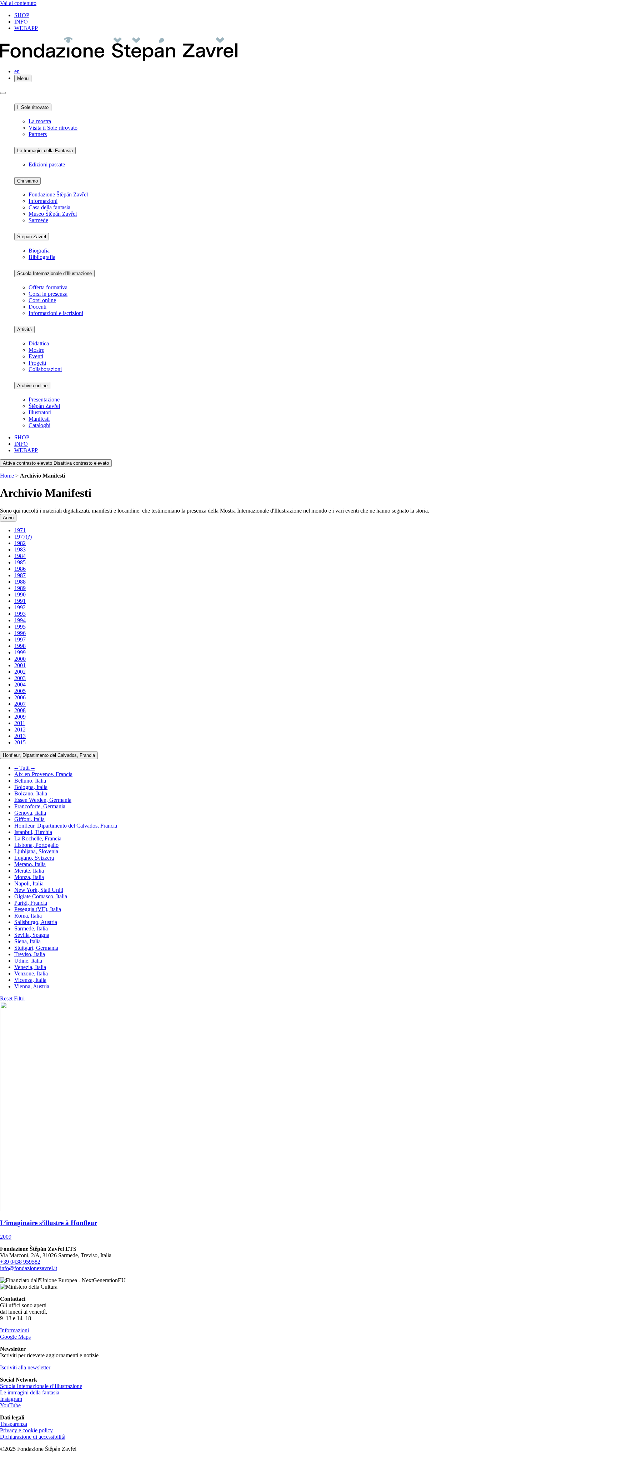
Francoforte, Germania (39, 806)
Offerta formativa (48, 287)
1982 (20, 543)
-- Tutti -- (24, 768)
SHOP (21, 15)
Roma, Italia (28, 916)
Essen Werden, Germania (42, 800)
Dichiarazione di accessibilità (32, 1437)
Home (7, 476)
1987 (20, 575)
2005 (20, 691)
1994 (20, 620)
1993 (20, 614)
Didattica (39, 343)
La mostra (40, 121)
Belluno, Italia (30, 781)
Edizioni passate (47, 164)
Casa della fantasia (49, 207)
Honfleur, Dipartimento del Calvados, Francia (49, 755)
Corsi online (42, 300)
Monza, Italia (29, 877)
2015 (20, 742)
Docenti (37, 307)
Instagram (11, 1399)
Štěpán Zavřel (31, 236)
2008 (20, 710)
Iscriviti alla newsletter (25, 1367)
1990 (20, 594)
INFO (21, 22)
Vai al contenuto (18, 3)
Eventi (36, 356)
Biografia (39, 251)
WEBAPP (26, 28)
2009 (20, 717)
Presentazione (44, 399)
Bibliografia (42, 257)
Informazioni (43, 201)
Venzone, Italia (31, 973)
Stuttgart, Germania (36, 948)
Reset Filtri (12, 998)
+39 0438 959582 (20, 1262)
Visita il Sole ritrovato (53, 128)
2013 (20, 736)
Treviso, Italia (29, 954)
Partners (38, 134)
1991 (20, 601)
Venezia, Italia (30, 967)
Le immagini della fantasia (29, 1392)
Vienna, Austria (31, 986)
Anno (8, 517)
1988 (20, 582)
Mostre (36, 350)
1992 (20, 607)
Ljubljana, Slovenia (36, 851)
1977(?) (23, 537)
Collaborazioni (45, 369)
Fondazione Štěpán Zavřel (58, 194)
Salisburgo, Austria (35, 922)
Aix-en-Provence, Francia (43, 774)
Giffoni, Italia (29, 819)
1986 (20, 569)
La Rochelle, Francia (37, 838)
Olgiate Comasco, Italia (40, 896)
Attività (24, 329)
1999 (20, 652)
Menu (23, 78)
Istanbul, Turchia (33, 832)
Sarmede (38, 220)
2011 (19, 723)
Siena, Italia (27, 941)
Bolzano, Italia (30, 793)
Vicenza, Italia (30, 980)
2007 (20, 704)
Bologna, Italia (30, 787)
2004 (20, 684)
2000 (20, 659)
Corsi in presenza (48, 294)
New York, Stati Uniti (38, 890)
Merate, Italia (29, 871)
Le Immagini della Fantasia (45, 150)
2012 (20, 729)
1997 (20, 639)
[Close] (3, 93)
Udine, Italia (28, 961)
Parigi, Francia (30, 903)
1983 (20, 549)
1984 (20, 556)
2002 (20, 672)
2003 (20, 678)
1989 (20, 588)
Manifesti (39, 419)
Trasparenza (13, 1424)
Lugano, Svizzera (34, 858)
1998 (20, 646)
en (17, 71)
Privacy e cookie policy (26, 1430)
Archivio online (32, 385)
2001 (20, 665)
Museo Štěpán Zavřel (53, 214)
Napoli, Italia (29, 883)
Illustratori (40, 412)
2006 (20, 697)
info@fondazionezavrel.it (28, 1268)
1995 (20, 627)
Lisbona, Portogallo (36, 845)
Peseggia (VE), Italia (37, 909)
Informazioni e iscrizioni (56, 313)
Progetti (37, 363)
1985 (20, 562)
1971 (20, 530)
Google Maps (15, 1337)
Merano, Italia (30, 864)
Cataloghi (39, 425)
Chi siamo (27, 181)
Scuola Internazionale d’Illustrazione (54, 273)
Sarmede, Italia (31, 928)
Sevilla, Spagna (31, 935)
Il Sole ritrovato (33, 107)
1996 (20, 633)
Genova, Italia (30, 813)
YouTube (10, 1405)
